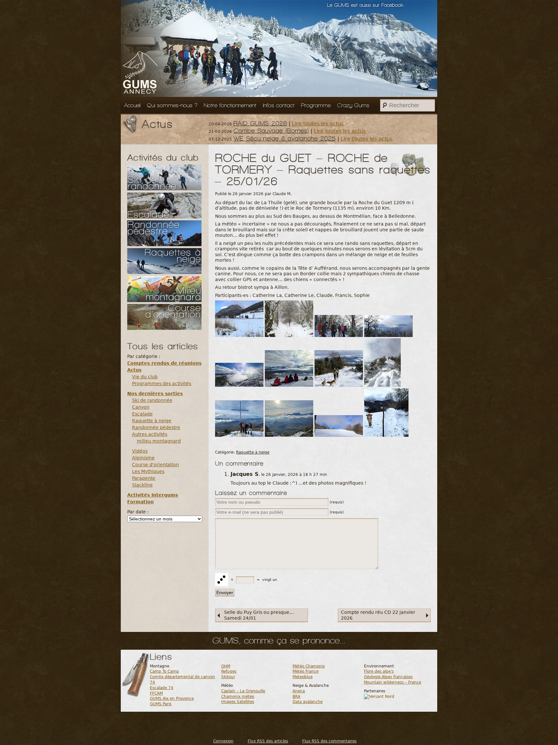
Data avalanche (308, 701)
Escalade (142, 413)
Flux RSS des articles (268, 741)
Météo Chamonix (309, 666)
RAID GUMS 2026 (260, 123)
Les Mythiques (148, 471)
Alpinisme (143, 457)
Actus (134, 369)
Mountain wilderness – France (392, 682)
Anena (299, 691)
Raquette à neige (151, 420)
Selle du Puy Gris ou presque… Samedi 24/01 (259, 615)
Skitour (228, 677)
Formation (140, 501)
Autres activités (149, 434)
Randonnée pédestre (156, 427)
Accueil (132, 105)
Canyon (141, 407)
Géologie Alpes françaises (388, 677)
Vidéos (140, 451)
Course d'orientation (155, 464)
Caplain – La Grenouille (243, 691)
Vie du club (145, 376)
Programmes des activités (161, 383)
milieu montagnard (159, 441)
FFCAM (156, 693)
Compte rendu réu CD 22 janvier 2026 (378, 615)
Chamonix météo (237, 696)
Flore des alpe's (379, 671)
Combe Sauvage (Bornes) (271, 131)
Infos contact (278, 105)
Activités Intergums (152, 495)
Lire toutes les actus (318, 124)
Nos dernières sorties (155, 393)
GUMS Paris (160, 704)
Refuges (228, 671)
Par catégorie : (143, 356)
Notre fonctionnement (230, 105)
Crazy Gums (353, 105)
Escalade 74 (161, 688)
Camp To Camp (164, 671)
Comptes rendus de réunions (164, 363)
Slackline (142, 485)
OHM (225, 666)
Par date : (138, 511)
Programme (316, 105)
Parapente (143, 478)
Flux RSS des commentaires (329, 741)
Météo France (305, 671)
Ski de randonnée (152, 400)
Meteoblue (303, 677)
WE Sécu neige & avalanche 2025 (284, 138)
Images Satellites (237, 701)
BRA (296, 696)
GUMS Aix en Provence (172, 698)
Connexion (223, 741)
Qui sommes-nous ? (172, 105)
